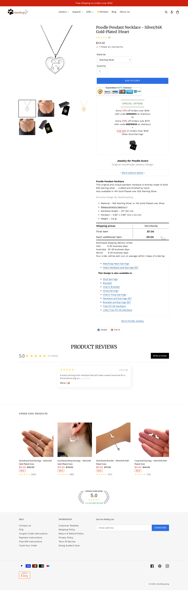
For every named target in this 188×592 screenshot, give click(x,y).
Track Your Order (28, 545)
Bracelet (107, 283)
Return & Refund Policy (71, 533)
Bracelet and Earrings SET (117, 302)
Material (101, 54)
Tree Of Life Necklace (114, 306)
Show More (85, 378)
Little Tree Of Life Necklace (117, 310)
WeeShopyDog (162, 584)
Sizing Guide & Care (69, 545)
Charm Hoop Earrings (114, 294)
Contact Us (25, 525)
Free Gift (121, 131)
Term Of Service (67, 541)
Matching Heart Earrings (116, 263)
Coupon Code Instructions (33, 533)
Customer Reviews (68, 525)
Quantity (101, 66)
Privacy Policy (66, 537)
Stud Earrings (110, 279)
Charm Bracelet (111, 287)
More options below (132, 172)
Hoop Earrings (110, 290)
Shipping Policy (67, 529)
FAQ (21, 529)
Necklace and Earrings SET (117, 298)
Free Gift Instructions (30, 541)
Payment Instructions (30, 537)
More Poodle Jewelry (132, 321)
